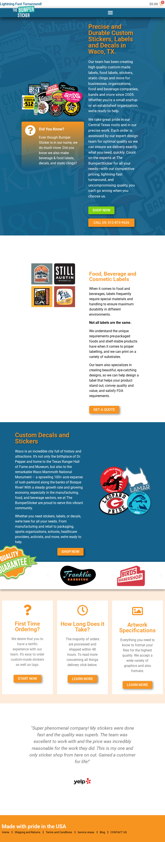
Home (5, 832)
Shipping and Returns (27, 832)
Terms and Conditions (59, 832)
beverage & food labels (56, 158)
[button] (110, 13)
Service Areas (86, 832)
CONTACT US (118, 832)
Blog (102, 832)
